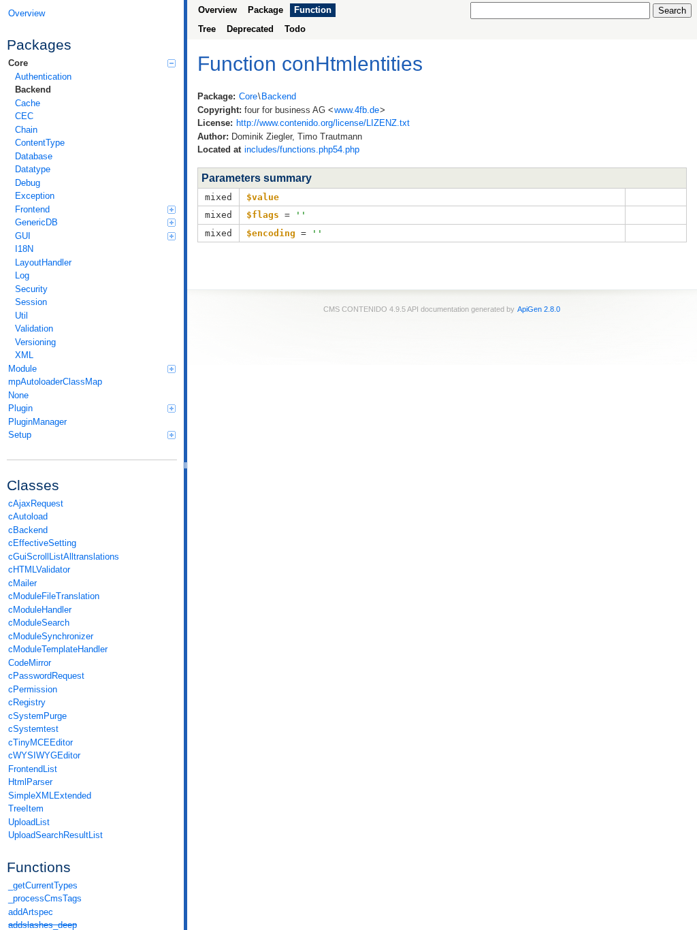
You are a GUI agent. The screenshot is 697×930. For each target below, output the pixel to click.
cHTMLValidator (39, 569)
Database (33, 156)
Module (22, 369)
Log (22, 275)
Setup (19, 435)
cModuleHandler (39, 610)
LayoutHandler (43, 262)
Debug (27, 183)
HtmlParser (30, 782)
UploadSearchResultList (55, 835)
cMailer (22, 583)
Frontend (32, 209)
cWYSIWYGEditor (44, 755)
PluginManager (37, 422)
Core (18, 63)
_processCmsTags (45, 898)
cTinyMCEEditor (40, 742)
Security (31, 289)
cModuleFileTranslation (53, 596)
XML (24, 355)
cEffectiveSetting (42, 543)
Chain (26, 130)
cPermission (32, 689)
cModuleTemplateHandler (58, 649)
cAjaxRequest (35, 503)
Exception (34, 196)
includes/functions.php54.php (301, 149)
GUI (23, 236)
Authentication (43, 76)
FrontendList (32, 769)
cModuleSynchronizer (50, 636)
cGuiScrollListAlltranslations (63, 556)
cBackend (28, 530)
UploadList (29, 822)
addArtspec (30, 912)
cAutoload (28, 516)
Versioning (35, 342)
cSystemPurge (37, 716)
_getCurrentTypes (43, 885)
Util (21, 315)
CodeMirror (29, 663)
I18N (24, 249)
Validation (34, 328)
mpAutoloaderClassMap (55, 381)
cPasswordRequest (46, 676)
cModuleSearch (38, 623)
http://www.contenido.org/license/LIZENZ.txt (323, 123)
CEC (24, 116)
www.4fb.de (356, 110)
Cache (27, 103)
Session (31, 302)
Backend (33, 89)
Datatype (32, 169)
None (18, 395)
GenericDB (36, 222)
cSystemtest (33, 729)
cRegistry (27, 702)
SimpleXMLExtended (49, 795)
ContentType (40, 143)
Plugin (20, 408)
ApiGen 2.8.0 (538, 309)
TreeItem (26, 808)
